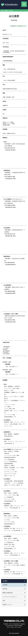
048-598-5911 (11, 262)
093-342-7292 (11, 320)
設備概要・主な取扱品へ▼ (18, 26)
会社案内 (6, 10)
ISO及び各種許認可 (8, 592)
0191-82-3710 (11, 148)
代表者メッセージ (7, 604)
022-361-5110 (11, 234)
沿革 (4, 600)
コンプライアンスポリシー (10, 596)
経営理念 (5, 588)
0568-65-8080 (11, 291)
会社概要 (5, 585)
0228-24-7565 (11, 176)
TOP (2, 10)
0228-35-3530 (11, 205)
